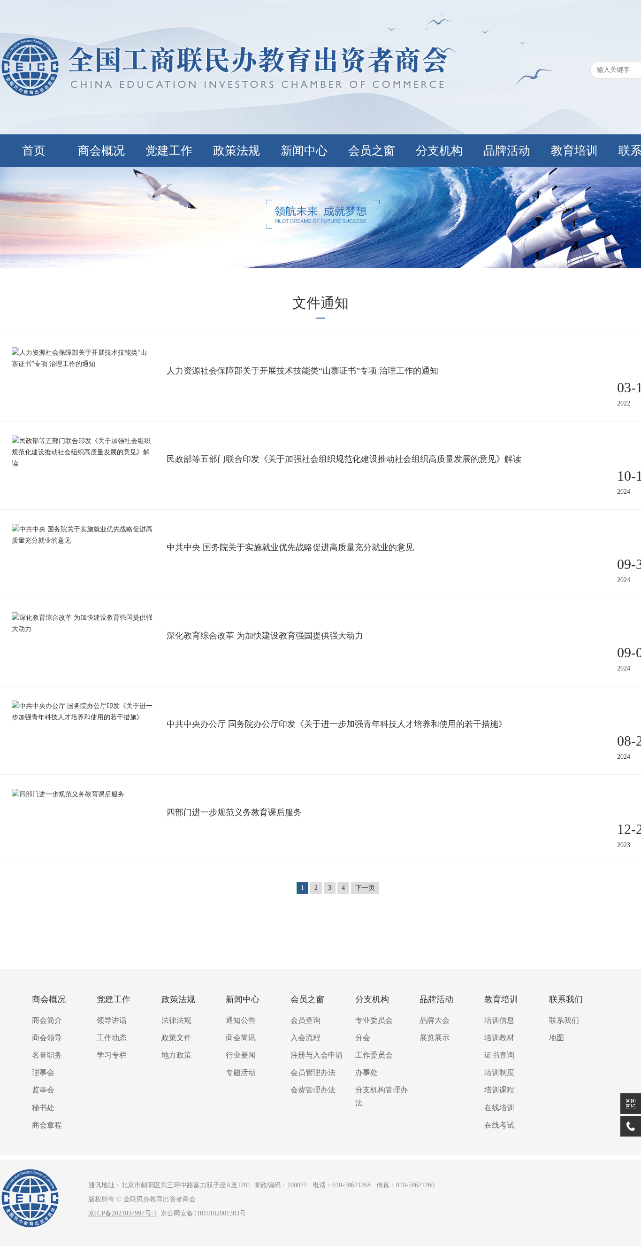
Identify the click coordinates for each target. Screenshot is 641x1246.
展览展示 (435, 1038)
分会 (362, 1038)
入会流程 (305, 1038)
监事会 (43, 1090)
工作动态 (112, 1038)
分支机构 (439, 150)
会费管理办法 (313, 1090)
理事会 (43, 1072)
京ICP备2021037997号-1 (122, 1213)
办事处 (366, 1072)
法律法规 (176, 1020)
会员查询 (305, 1020)
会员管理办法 (313, 1072)
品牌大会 (435, 1020)
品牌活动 (506, 150)
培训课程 (499, 1090)
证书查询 (499, 1055)
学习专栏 (112, 1055)
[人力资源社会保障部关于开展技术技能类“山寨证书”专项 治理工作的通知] (82, 363)
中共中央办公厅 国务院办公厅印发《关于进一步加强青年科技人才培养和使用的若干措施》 (337, 724)
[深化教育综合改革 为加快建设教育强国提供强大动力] (82, 628)
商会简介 (47, 1020)
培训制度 (499, 1072)
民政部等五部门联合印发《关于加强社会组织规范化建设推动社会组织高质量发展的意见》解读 (344, 459)
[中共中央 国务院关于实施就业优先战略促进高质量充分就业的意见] (82, 540)
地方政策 (176, 1055)
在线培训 (499, 1108)
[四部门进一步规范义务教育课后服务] (68, 794)
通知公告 (241, 1020)
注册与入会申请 (316, 1055)
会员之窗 (371, 150)
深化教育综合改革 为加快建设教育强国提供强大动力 (265, 635)
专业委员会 (374, 1020)
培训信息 (499, 1020)
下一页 (365, 887)
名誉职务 (47, 1055)
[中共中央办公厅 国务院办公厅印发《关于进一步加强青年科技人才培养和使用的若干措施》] (82, 717)
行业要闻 (241, 1055)
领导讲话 (112, 1020)
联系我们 (566, 999)
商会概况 (101, 150)
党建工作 (168, 150)
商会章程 (47, 1125)
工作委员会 (374, 1055)
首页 (34, 150)
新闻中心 (304, 150)
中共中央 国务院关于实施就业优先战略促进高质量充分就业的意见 (290, 547)
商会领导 (47, 1038)
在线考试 (499, 1125)
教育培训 (574, 150)
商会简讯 (241, 1038)
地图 (556, 1038)
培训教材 (499, 1038)
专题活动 (241, 1072)
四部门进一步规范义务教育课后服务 (234, 812)
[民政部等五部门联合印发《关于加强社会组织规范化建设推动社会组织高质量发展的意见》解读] (82, 463)
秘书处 (43, 1108)
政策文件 (176, 1038)
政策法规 (236, 150)
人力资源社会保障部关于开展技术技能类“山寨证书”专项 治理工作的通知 (302, 370)
